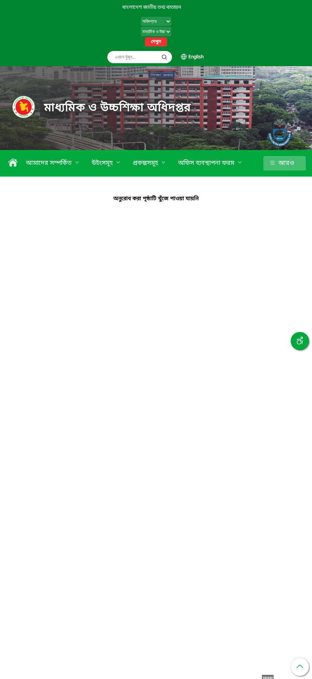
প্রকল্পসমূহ (146, 163)
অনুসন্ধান (164, 57)
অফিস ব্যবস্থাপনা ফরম (207, 163)
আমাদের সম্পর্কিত (49, 163)
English (196, 57)
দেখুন (156, 42)
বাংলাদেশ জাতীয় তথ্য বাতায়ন (151, 7)
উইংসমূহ (103, 163)
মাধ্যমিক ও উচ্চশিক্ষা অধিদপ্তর (117, 108)
